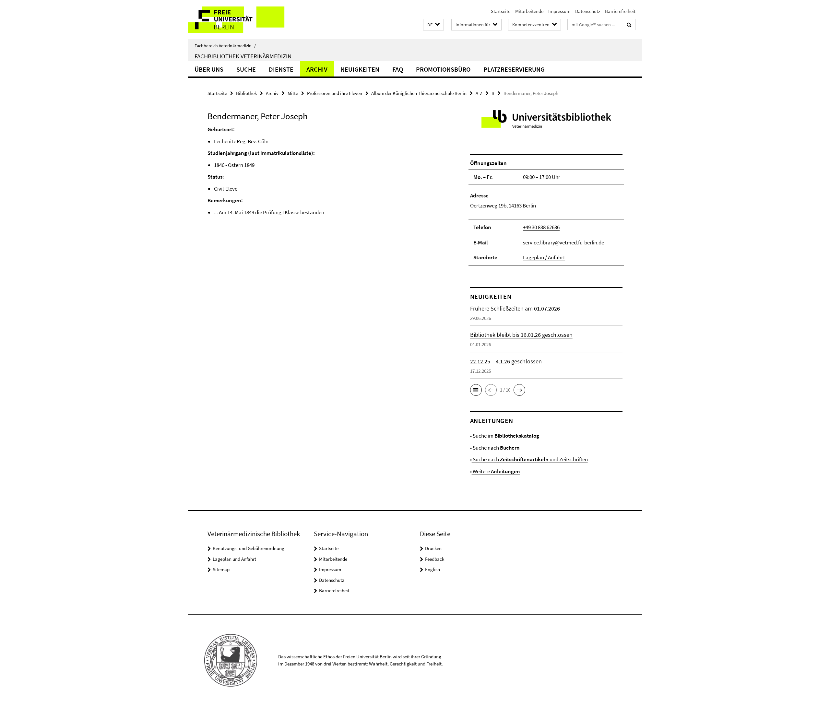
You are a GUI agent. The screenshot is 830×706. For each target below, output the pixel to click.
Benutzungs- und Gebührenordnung (248, 548)
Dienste (281, 69)
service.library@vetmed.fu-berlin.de (563, 242)
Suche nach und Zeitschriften (530, 459)
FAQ (397, 69)
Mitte (293, 93)
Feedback (434, 559)
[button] (433, 25)
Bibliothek (246, 93)
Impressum (559, 11)
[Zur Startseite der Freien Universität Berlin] (242, 19)
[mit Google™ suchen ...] (629, 24)
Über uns (209, 69)
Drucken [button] (433, 548)
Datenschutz (587, 11)
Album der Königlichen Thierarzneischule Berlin (419, 93)
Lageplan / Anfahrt (544, 257)
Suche (246, 69)
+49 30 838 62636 (541, 227)
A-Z (479, 93)
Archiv (316, 69)
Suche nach (496, 447)
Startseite (500, 11)
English (432, 569)
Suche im (506, 435)
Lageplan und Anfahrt (234, 559)
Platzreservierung (514, 69)
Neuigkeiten (359, 69)
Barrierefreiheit (620, 11)
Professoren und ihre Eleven (334, 93)
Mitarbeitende (529, 11)
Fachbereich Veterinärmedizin (225, 45)
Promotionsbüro (443, 69)
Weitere (496, 471)
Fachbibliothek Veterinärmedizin (243, 56)
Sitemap (221, 569)
